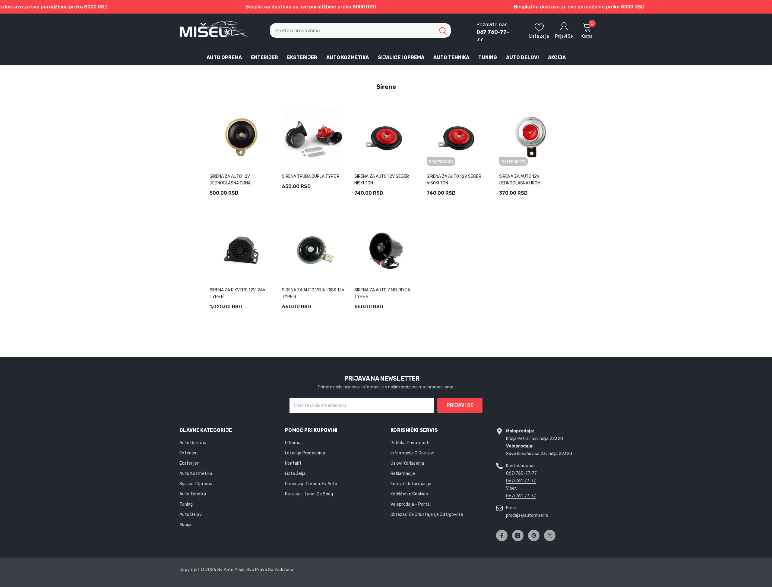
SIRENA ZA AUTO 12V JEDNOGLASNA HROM (519, 180)
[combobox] (352, 30)
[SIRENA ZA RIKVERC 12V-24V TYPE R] (241, 250)
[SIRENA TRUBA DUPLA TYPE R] (313, 137)
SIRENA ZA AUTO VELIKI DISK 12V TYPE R (313, 293)
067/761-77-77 (521, 480)
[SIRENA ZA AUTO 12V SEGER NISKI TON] (386, 137)
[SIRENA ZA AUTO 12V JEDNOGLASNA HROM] (530, 137)
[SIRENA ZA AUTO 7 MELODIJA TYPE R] (386, 250)
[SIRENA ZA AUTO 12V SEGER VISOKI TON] (458, 137)
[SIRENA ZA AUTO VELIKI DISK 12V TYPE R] (313, 250)
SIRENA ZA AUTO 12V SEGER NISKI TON (381, 180)
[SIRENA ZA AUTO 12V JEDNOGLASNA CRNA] (241, 137)
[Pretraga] (360, 30)
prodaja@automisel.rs (527, 515)
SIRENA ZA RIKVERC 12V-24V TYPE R (237, 293)
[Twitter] (549, 535)
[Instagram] (518, 535)
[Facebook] (502, 535)
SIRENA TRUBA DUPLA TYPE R (311, 176)
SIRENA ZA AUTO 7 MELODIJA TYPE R (382, 293)
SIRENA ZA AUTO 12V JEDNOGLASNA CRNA (230, 180)
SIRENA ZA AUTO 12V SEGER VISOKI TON (454, 180)
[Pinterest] (533, 535)
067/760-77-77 (521, 473)
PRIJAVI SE (460, 405)
